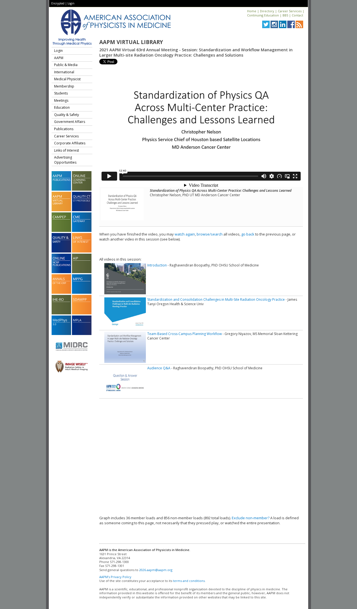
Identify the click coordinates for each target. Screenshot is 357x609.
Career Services (289, 11)
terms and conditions (189, 581)
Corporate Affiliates (69, 143)
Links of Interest (66, 150)
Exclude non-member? (250, 517)
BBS (285, 15)
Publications (63, 129)
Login (70, 3)
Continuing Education (263, 15)
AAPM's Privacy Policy (115, 577)
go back (247, 234)
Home (251, 11)
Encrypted (57, 3)
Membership (64, 86)
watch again (185, 234)
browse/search (210, 234)
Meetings (61, 100)
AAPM (58, 57)
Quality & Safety (66, 114)
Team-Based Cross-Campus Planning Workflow (184, 333)
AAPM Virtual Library (131, 42)
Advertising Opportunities (65, 160)
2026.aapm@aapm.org (155, 570)
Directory (267, 11)
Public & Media (66, 64)
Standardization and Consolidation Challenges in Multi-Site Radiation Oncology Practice (216, 299)
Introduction (157, 265)
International (64, 72)
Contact (297, 15)
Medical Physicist (67, 79)
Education (62, 107)
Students (61, 93)
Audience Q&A (158, 368)
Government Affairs (69, 121)
